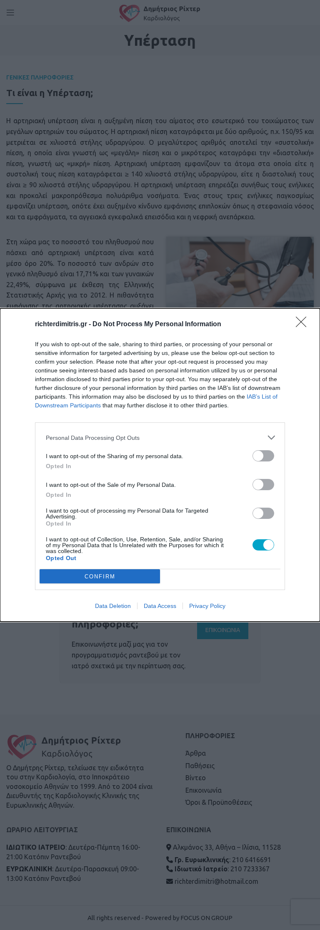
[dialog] (160, 465)
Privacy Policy (207, 606)
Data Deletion (113, 606)
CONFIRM (100, 576)
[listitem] (160, 437)
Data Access (160, 606)
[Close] (304, 324)
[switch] (263, 455)
